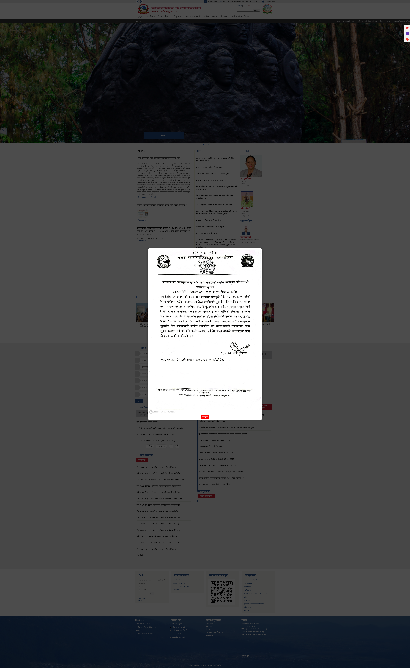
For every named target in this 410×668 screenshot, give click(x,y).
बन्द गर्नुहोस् (205, 417)
